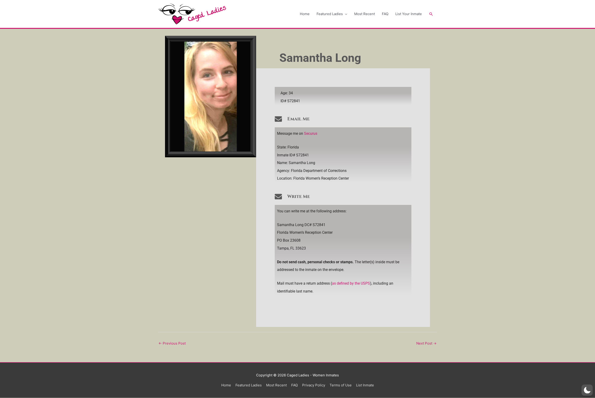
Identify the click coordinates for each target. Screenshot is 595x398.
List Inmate (365, 385)
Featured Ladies (330, 14)
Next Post (426, 343)
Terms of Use (341, 385)
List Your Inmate (408, 14)
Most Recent (364, 14)
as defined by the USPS (351, 283)
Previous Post (172, 343)
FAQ (385, 14)
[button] (431, 14)
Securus (310, 133)
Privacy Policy (313, 385)
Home (305, 14)
